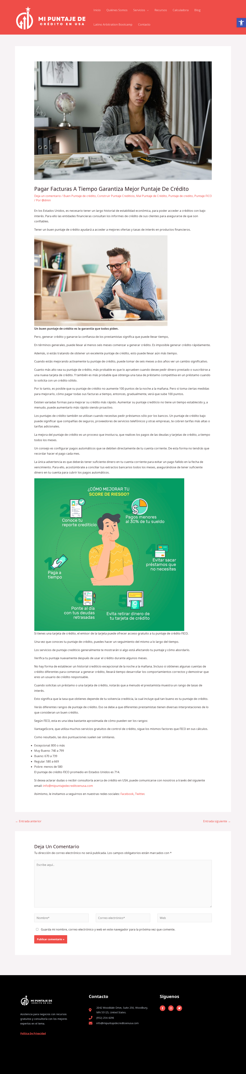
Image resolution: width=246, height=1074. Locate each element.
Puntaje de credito (180, 196)
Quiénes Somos (117, 10)
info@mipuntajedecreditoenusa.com (68, 786)
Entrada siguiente (217, 821)
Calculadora (181, 10)
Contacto (144, 24)
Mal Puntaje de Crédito (151, 196)
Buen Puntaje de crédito (79, 196)
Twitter (139, 794)
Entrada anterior (28, 821)
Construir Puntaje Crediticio (116, 196)
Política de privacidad (33, 1033)
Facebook (127, 794)
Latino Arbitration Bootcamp (112, 24)
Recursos (161, 10)
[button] (241, 22)
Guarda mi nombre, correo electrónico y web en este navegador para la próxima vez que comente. (108, 929)
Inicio (97, 10)
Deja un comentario (47, 196)
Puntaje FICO (203, 196)
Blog (197, 10)
